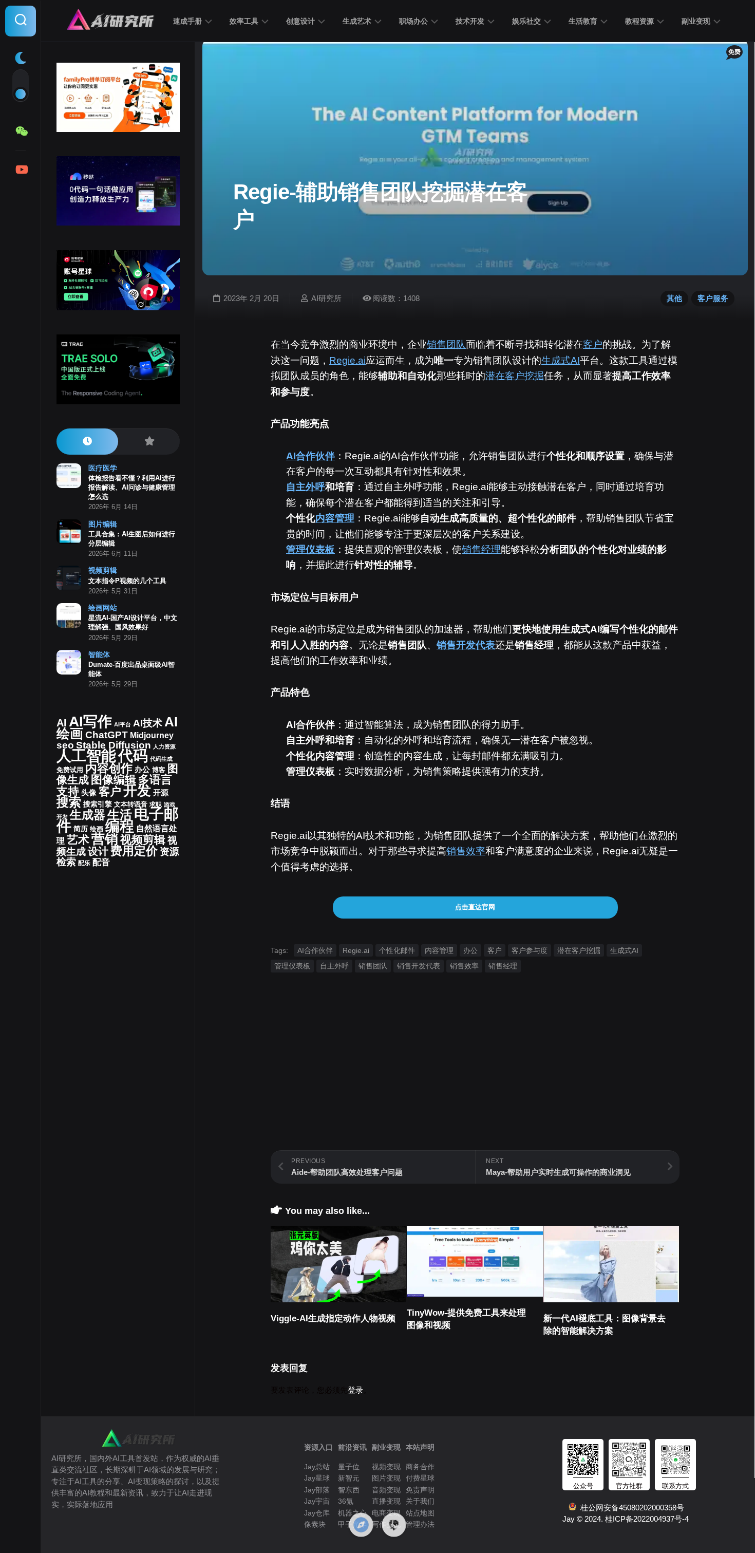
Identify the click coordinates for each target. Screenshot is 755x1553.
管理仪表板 (310, 549)
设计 (98, 851)
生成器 (87, 814)
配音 (101, 862)
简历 (80, 829)
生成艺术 (357, 21)
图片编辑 (102, 524)
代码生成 (161, 759)
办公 (470, 950)
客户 (592, 344)
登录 (355, 1390)
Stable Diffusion (113, 745)
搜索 (68, 802)
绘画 (96, 829)
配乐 (84, 863)
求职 (155, 804)
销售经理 (481, 549)
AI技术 (147, 723)
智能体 (99, 654)
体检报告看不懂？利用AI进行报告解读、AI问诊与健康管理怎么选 (131, 487)
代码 (133, 755)
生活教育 (583, 21)
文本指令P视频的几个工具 (127, 581)
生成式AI (560, 360)
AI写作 (90, 721)
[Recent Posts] (87, 441)
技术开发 (470, 21)
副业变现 (696, 21)
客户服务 (712, 298)
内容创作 (109, 768)
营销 (104, 839)
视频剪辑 (102, 570)
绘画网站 (102, 608)
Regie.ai (347, 360)
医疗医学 (102, 468)
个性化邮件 (397, 950)
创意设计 (300, 21)
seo (65, 745)
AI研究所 (326, 298)
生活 (119, 814)
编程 (119, 826)
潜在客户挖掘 (514, 375)
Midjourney (152, 735)
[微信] (20, 131)
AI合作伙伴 (310, 456)
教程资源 (639, 21)
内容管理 (334, 518)
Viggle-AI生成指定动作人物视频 (333, 1318)
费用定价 (134, 850)
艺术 (78, 839)
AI (61, 722)
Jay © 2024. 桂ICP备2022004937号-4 (625, 1518)
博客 (158, 770)
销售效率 (465, 851)
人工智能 (86, 755)
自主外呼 (305, 486)
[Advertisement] (475, 1078)
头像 (89, 793)
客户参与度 (530, 950)
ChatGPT (106, 734)
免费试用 (69, 770)
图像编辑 (113, 779)
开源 (160, 793)
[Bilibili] (20, 169)
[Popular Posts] (149, 441)
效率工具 (244, 21)
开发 (137, 790)
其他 (674, 298)
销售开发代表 (466, 645)
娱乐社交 (526, 21)
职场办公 (413, 21)
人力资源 (164, 746)
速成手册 (187, 21)
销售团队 (446, 344)
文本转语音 (130, 804)
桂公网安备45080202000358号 (630, 1507)
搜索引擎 (97, 804)
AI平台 (122, 724)
